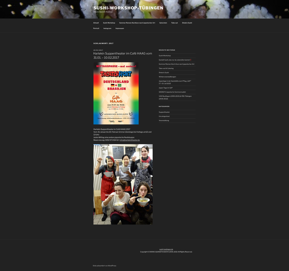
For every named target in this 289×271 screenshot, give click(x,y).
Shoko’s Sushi (187, 23)
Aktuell (96, 23)
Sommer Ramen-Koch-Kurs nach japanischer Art (176, 64)
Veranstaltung (164, 120)
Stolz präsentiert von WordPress (104, 266)
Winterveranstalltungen (167, 77)
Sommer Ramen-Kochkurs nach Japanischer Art (137, 23)
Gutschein (163, 23)
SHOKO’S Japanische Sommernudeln (172, 92)
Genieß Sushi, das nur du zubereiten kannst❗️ (175, 60)
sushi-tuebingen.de (166, 249)
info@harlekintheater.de (130, 140)
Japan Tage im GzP (166, 88)
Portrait (96, 28)
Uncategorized (164, 116)
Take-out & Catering (166, 68)
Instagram (107, 28)
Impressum (120, 28)
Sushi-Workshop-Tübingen (128, 7)
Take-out (174, 23)
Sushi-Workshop (109, 23)
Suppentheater (164, 112)
